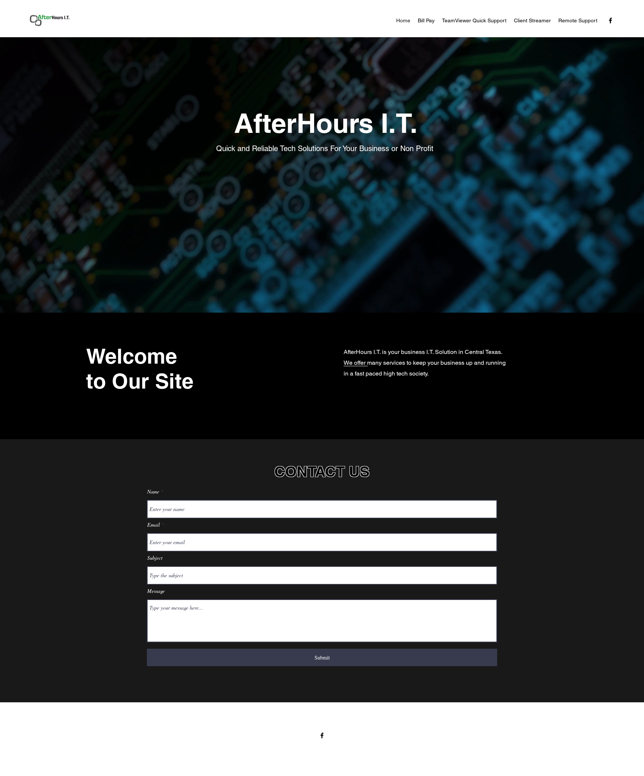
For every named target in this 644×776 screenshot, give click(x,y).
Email (153, 524)
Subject (154, 558)
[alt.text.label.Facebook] (610, 20)
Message (156, 591)
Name (153, 491)
